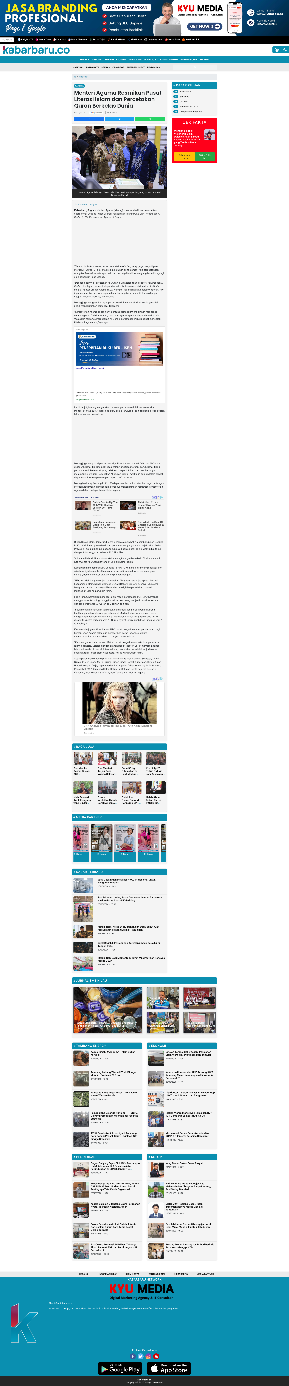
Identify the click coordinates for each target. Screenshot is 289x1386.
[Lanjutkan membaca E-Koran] (96, 838)
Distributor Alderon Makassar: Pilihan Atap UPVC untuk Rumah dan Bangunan (190, 1094)
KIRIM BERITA (181, 1274)
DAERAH (109, 59)
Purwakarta (185, 91)
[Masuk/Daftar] (276, 49)
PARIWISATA (135, 59)
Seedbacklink (192, 39)
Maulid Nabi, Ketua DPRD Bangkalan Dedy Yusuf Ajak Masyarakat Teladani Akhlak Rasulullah (128, 928)
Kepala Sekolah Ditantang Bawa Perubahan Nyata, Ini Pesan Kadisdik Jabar (115, 1205)
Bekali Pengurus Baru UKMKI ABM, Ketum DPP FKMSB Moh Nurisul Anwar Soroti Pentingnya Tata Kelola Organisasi (115, 1186)
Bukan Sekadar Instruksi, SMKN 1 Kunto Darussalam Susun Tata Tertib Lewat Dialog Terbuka (114, 1227)
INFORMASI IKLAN (108, 1274)
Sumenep (184, 96)
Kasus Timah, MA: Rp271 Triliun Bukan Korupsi (113, 1053)
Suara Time (45, 39)
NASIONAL (97, 59)
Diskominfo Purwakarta (191, 111)
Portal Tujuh (99, 39)
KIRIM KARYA (132, 1274)
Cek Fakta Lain (206, 156)
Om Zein (184, 101)
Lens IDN (60, 39)
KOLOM (204, 59)
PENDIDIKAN (153, 67)
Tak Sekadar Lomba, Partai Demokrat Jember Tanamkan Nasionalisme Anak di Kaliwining (130, 899)
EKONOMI (121, 59)
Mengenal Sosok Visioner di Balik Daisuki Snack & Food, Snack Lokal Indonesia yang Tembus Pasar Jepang (187, 138)
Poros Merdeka (79, 39)
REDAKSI (83, 1274)
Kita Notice (136, 39)
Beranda (85, 59)
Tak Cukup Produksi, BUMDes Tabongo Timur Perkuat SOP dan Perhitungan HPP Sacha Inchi (114, 1247)
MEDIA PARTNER (205, 1274)
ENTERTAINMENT (169, 59)
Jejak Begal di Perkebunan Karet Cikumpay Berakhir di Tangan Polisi (129, 944)
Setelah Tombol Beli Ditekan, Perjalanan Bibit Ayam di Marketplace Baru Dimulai (188, 1053)
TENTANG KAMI (157, 1274)
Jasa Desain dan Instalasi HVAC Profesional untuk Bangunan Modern (126, 881)
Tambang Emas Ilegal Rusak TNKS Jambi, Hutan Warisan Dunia (114, 1094)
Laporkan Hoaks (185, 156)
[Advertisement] (119, 242)
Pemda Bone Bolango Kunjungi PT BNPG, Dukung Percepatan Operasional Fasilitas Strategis (114, 1115)
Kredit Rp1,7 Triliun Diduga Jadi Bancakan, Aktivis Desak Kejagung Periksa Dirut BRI (155, 775)
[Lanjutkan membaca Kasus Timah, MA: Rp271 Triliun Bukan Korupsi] (81, 1058)
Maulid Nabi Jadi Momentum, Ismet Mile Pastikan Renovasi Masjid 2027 (131, 959)
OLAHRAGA (150, 59)
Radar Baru (174, 39)
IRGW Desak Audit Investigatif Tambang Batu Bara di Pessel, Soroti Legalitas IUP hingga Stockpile (114, 1136)
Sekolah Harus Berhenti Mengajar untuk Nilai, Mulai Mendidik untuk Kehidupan (188, 1225)
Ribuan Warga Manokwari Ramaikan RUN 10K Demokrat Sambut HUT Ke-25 (189, 1114)
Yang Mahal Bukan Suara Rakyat (184, 1163)
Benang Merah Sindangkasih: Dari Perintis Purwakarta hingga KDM (190, 1246)
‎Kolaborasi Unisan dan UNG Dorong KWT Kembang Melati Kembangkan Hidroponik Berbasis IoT (189, 1075)
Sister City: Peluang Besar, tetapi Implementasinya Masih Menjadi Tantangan (184, 1206)
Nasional (79, 86)
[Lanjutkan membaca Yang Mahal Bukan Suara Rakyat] (156, 1169)
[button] (285, 49)
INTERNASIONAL (188, 59)
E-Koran (96, 854)
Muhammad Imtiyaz (86, 204)
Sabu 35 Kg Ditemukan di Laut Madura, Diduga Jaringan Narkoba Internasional (131, 775)
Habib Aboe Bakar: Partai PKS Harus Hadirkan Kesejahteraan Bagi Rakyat (154, 804)
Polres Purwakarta (189, 106)
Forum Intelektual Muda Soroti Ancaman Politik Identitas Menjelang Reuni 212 (107, 804)
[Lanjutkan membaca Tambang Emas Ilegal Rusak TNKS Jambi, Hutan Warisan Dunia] (81, 1099)
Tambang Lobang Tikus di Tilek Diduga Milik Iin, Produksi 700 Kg (113, 1074)
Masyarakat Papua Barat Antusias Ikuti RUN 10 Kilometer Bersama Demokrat (188, 1134)
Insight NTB (27, 39)
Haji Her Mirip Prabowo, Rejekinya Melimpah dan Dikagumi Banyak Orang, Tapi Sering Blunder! (188, 1186)
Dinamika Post (155, 39)
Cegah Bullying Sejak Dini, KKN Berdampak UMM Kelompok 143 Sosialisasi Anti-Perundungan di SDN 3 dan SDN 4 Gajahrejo (115, 1167)
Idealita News (118, 39)
